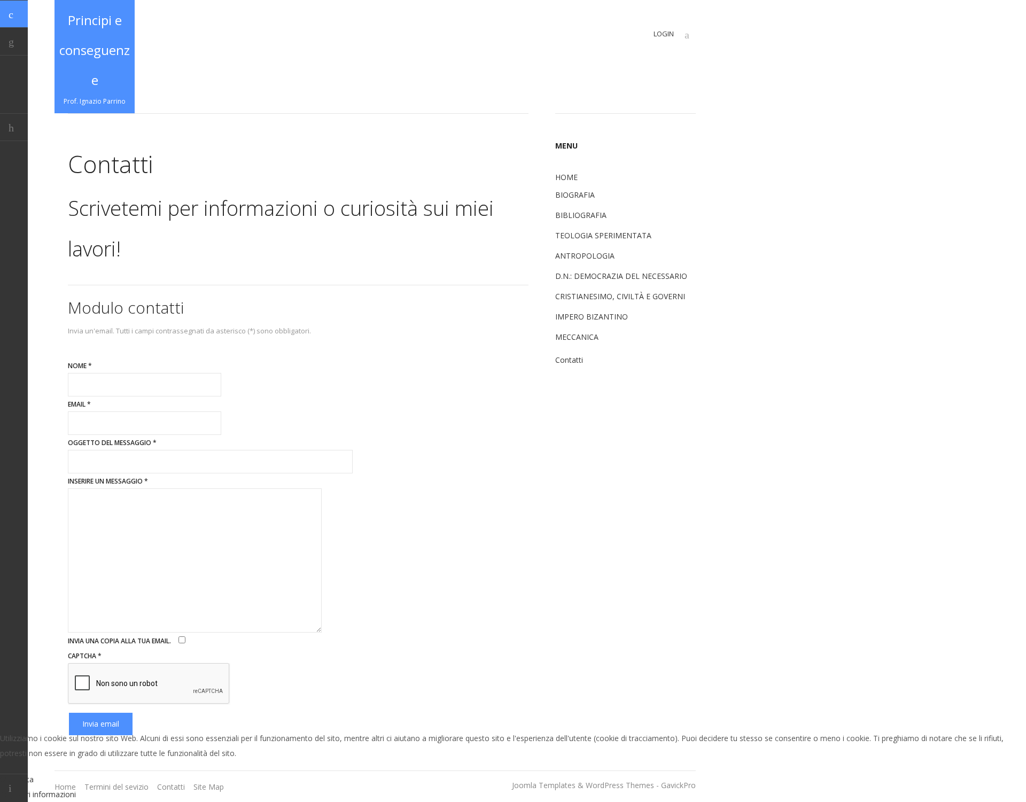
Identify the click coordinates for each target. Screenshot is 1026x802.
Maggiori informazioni (38, 794)
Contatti (569, 360)
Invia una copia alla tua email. (119, 640)
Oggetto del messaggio (112, 442)
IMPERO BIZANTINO (591, 317)
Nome (80, 365)
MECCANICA (576, 337)
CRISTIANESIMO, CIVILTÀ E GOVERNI (620, 296)
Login (664, 33)
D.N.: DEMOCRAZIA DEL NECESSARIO (621, 276)
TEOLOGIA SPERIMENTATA (603, 235)
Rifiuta (23, 779)
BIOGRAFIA (575, 195)
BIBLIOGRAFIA (581, 215)
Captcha (85, 655)
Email (79, 404)
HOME (566, 177)
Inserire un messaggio (108, 481)
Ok (5, 779)
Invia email (100, 724)
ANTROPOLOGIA (585, 256)
